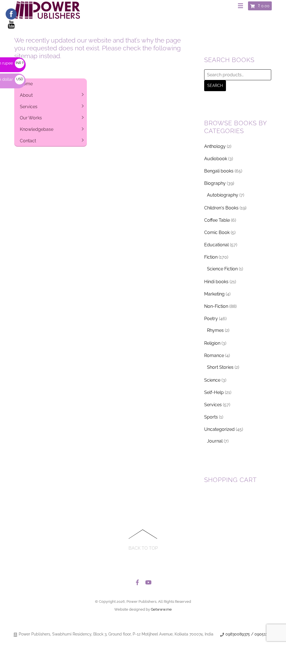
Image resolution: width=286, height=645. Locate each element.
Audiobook (215, 158)
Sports (211, 417)
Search (215, 85)
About (26, 95)
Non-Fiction (216, 306)
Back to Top (143, 548)
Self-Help (214, 392)
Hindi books (216, 281)
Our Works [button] (31, 118)
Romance (214, 355)
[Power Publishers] (47, 16)
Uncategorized (219, 429)
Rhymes (215, 330)
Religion (212, 343)
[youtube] (148, 581)
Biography (215, 183)
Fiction (211, 257)
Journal (215, 441)
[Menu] (241, 6)
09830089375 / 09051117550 (251, 634)
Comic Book (217, 232)
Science (212, 380)
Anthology (215, 146)
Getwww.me (161, 609)
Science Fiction (222, 268)
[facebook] (137, 581)
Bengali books (218, 171)
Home (26, 83)
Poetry (211, 318)
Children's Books (221, 208)
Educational (216, 244)
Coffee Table (217, 220)
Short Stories (220, 367)
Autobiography (222, 195)
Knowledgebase (36, 129)
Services (28, 106)
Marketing (214, 294)
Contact (28, 140)
